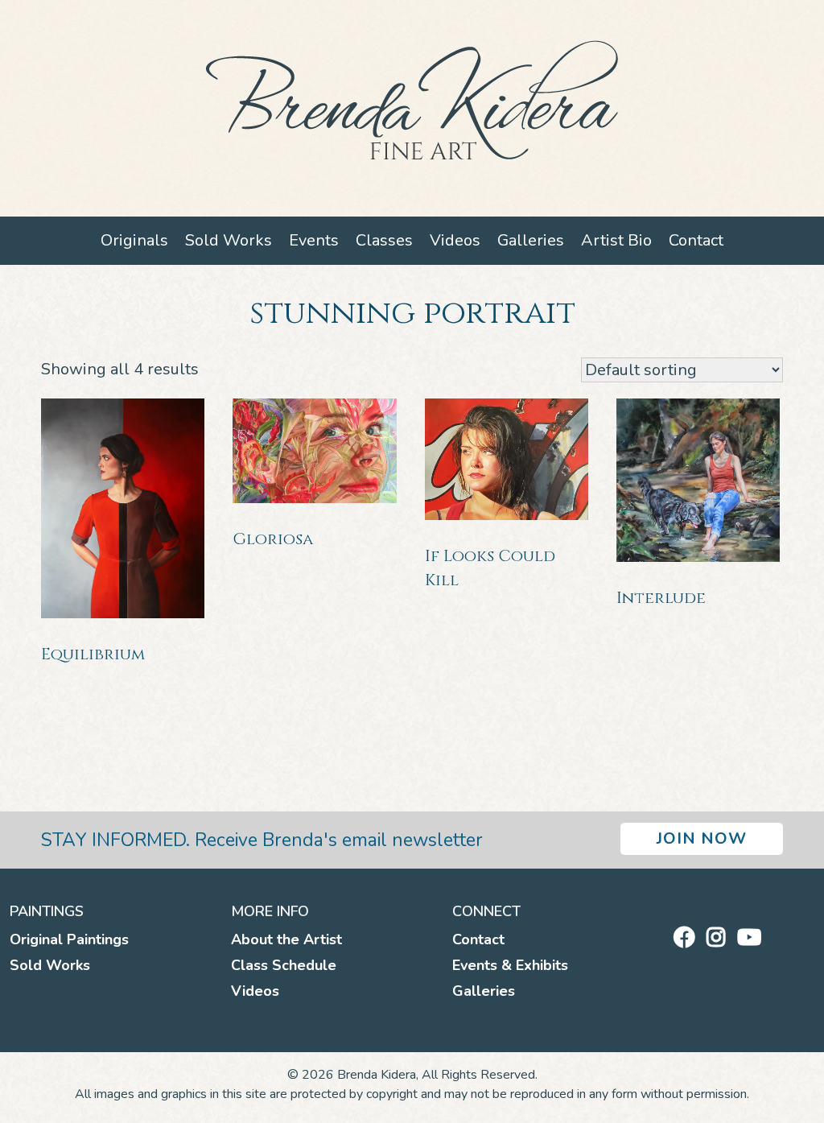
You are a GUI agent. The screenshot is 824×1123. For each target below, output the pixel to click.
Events (314, 240)
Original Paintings (69, 939)
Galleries (530, 240)
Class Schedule (283, 965)
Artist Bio (616, 240)
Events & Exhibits (510, 965)
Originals (134, 240)
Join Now (702, 838)
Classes (384, 240)
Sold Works (228, 240)
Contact (696, 240)
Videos (455, 240)
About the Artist (286, 939)
